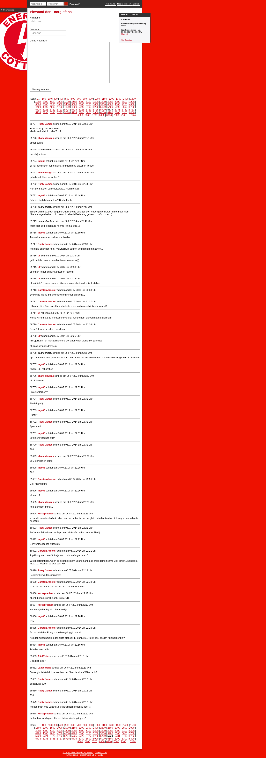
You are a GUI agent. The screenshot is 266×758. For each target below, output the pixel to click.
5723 (60, 109)
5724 (67, 109)
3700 (88, 104)
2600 (110, 101)
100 (44, 98)
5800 (88, 112)
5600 (124, 107)
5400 (110, 107)
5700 (132, 107)
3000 (38, 104)
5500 (117, 107)
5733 (132, 109)
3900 (103, 104)
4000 (110, 104)
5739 (74, 112)
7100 (123, 115)
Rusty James (45, 124)
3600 (81, 104)
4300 (132, 104)
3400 (67, 104)
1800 (52, 101)
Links (136, 4)
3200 (52, 104)
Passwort (35, 29)
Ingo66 (41, 161)
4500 (45, 107)
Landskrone (44, 667)
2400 (96, 101)
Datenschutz (101, 752)
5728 (96, 109)
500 (67, 98)
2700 (117, 101)
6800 (102, 115)
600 (73, 98)
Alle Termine (126, 40)
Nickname (35, 17)
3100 (45, 104)
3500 (74, 104)
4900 (74, 107)
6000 (103, 112)
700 (79, 98)
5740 (81, 112)
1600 (38, 101)
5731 (117, 109)
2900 (132, 101)
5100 (88, 107)
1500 (133, 98)
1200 (111, 98)
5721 (45, 109)
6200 (117, 112)
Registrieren (124, 4)
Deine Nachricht (38, 40)
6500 (80, 115)
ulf (39, 255)
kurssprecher (45, 513)
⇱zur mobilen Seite (72, 752)
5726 (81, 109)
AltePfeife (43, 656)
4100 (117, 104)
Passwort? (75, 4)
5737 (60, 112)
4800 (67, 107)
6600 (87, 115)
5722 (52, 109)
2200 (81, 101)
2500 (103, 101)
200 (50, 98)
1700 (45, 101)
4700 (60, 107)
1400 (126, 98)
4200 (124, 104)
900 (91, 98)
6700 (94, 115)
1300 (118, 98)
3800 (96, 104)
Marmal (124, 34)
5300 (103, 107)
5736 (52, 112)
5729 (103, 109)
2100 (74, 101)
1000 (97, 98)
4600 (52, 107)
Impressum (87, 752)
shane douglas (46, 138)
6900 (109, 115)
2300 (88, 101)
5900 (96, 112)
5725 (74, 109)
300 (56, 98)
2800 (124, 101)
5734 (38, 112)
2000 (67, 101)
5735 (45, 112)
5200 (96, 107)
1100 (104, 98)
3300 (60, 104)
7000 (116, 115)
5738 (67, 112)
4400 (38, 107)
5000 (81, 107)
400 (61, 98)
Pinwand (110, 4)
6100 (110, 112)
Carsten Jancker (47, 290)
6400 (132, 112)
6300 (124, 112)
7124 (133, 115)
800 (85, 98)
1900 (60, 101)
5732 (124, 109)
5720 (38, 109)
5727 (88, 109)
